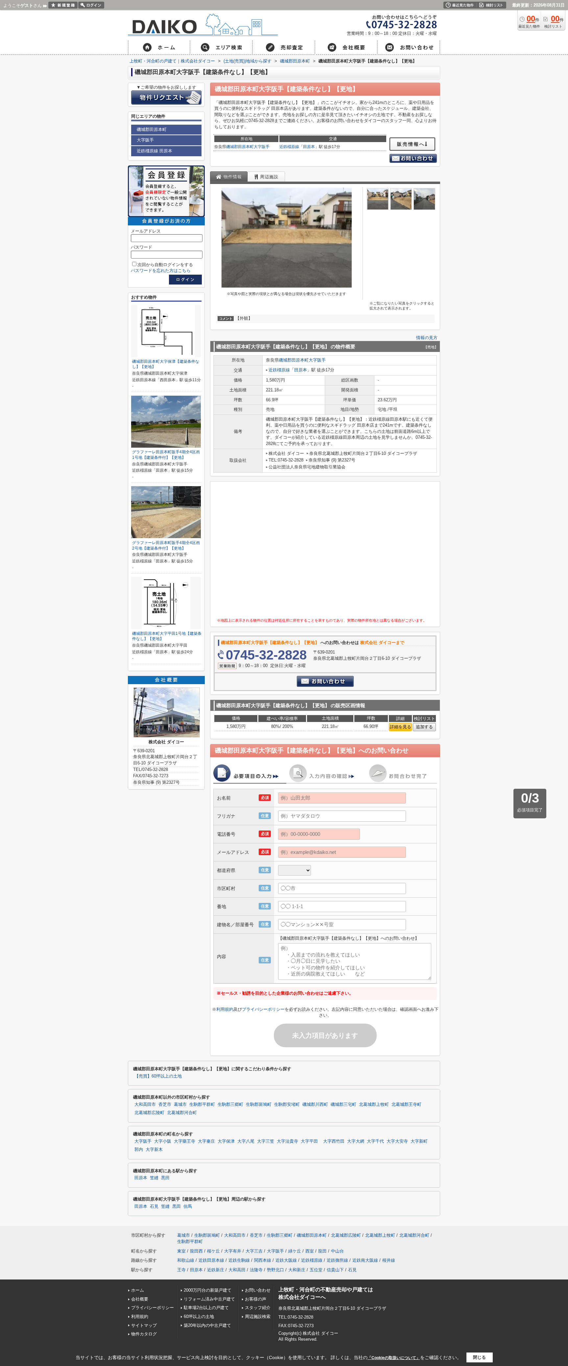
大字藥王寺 (184, 1141)
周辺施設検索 (258, 1316)
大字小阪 (162, 1141)
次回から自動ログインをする (165, 264)
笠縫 (154, 1178)
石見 (154, 1206)
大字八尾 (245, 1141)
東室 (181, 1251)
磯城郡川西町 (315, 1104)
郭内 (138, 1149)
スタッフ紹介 (258, 1307)
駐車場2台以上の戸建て (206, 1307)
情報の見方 (427, 337)
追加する (424, 726)
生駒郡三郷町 (230, 1104)
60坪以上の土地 (199, 1316)
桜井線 (388, 1260)
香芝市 (164, 1104)
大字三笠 (265, 1141)
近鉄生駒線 (239, 1260)
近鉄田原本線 (211, 1260)
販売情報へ (411, 144)
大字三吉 (254, 1251)
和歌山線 (185, 1260)
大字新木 (154, 1149)
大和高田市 (145, 1104)
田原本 (309, 146)
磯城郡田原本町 (240, 146)
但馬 (187, 1206)
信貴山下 (335, 1269)
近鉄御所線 (337, 1260)
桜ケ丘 (213, 1251)
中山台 (337, 1251)
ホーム (137, 1290)
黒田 (165, 1178)
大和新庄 (296, 1269)
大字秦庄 (206, 1141)
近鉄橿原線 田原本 (154, 150)
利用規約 (224, 1009)
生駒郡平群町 (202, 1104)
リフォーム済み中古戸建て (209, 1299)
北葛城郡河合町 (182, 1112)
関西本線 (262, 1260)
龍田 (322, 1251)
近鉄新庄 (215, 1269)
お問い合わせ (258, 1290)
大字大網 (355, 1141)
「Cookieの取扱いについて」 (393, 1357)
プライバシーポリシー (263, 1009)
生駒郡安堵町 (287, 1104)
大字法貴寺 (287, 1141)
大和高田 (237, 1269)
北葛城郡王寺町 (406, 1104)
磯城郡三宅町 (343, 1104)
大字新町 (419, 1141)
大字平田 (309, 1141)
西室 (309, 1251)
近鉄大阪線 (286, 1260)
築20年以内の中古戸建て (207, 1325)
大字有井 (232, 1251)
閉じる (479, 1357)
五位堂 (316, 1269)
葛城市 (180, 1104)
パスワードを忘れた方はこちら (161, 270)
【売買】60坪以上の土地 (158, 1076)
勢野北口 (275, 1269)
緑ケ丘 (294, 1251)
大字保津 (226, 1141)
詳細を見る (400, 726)
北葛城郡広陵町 (149, 1112)
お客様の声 (255, 1299)
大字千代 (375, 1141)
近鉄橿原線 (289, 146)
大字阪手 (262, 146)
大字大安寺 (397, 1141)
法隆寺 (256, 1269)
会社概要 (139, 1299)
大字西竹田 (333, 1141)
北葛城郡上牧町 (374, 1104)
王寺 (181, 1269)
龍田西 (196, 1251)
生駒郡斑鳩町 (259, 1104)
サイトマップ (144, 1325)
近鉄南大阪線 (365, 1260)
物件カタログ (144, 1333)
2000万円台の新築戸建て (207, 1290)
